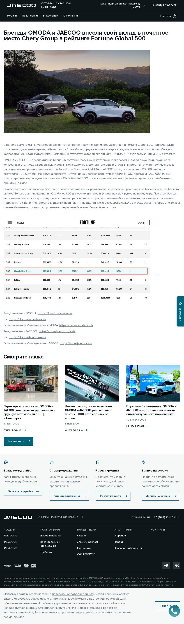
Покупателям (30, 16)
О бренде (120, 535)
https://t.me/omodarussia (55, 313)
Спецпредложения (67, 496)
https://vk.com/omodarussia (27, 319)
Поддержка (84, 548)
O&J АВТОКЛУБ (86, 554)
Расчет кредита (110, 496)
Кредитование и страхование (50, 544)
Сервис (81, 535)
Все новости (16, 441)
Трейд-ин (46, 552)
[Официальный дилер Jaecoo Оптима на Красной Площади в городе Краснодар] (21, 5)
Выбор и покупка (50, 535)
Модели (12, 16)
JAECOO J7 (10, 548)
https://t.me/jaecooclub (76, 343)
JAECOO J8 (10, 542)
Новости (119, 542)
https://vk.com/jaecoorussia (27, 337)
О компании (70, 16)
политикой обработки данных (72, 594)
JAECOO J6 (10, 535)
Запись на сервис (158, 496)
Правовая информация (128, 548)
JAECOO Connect (87, 542)
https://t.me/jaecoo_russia (57, 331)
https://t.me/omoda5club (76, 325)
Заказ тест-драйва (20, 491)
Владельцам (50, 16)
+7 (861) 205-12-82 (167, 517)
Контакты (158, 530)
